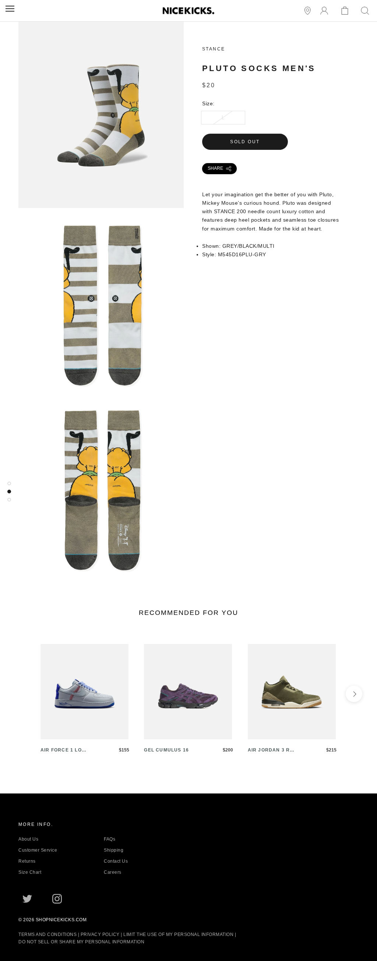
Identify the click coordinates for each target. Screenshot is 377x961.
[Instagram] (57, 899)
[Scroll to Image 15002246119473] (9, 491)
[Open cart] (346, 11)
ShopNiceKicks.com (61, 919)
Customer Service (37, 850)
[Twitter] (27, 899)
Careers (112, 872)
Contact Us (116, 861)
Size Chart (29, 872)
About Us (28, 839)
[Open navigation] (10, 9)
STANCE (213, 49)
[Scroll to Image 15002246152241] (9, 499)
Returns (27, 861)
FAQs (109, 839)
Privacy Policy (100, 934)
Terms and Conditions (47, 934)
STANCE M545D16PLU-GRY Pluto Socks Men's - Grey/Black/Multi (100, 204)
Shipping (113, 850)
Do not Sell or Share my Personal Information (81, 941)
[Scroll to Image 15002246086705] (9, 483)
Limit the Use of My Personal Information (178, 934)
